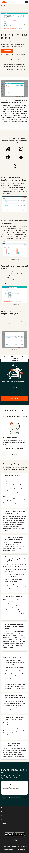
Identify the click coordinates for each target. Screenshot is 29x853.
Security (23, 846)
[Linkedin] (19, 828)
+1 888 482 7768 (14, 360)
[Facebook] (5, 828)
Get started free (7, 50)
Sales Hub (3, 5)
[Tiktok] (26, 828)
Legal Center (7, 846)
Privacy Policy (15, 846)
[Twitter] (15, 828)
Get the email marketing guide (14, 448)
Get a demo (19, 398)
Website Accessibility (9, 849)
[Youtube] (12, 828)
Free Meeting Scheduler (10, 784)
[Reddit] (22, 828)
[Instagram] (8, 828)
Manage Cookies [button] (21, 849)
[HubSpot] (4, 2)
